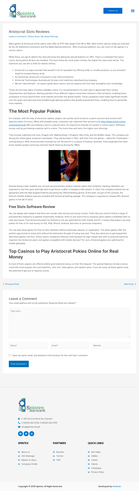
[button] (133, 11)
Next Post (130, 284)
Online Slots (34, 36)
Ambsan (117, 486)
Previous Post (11, 284)
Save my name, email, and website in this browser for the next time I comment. (50, 355)
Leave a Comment (17, 36)
